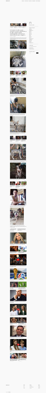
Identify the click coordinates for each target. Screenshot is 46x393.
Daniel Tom (15, 36)
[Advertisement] (23, 6)
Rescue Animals (30, 38)
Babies (29, 31)
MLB (29, 35)
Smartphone (30, 39)
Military (30, 34)
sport (29, 40)
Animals (30, 29)
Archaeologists (30, 30)
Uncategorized (30, 42)
